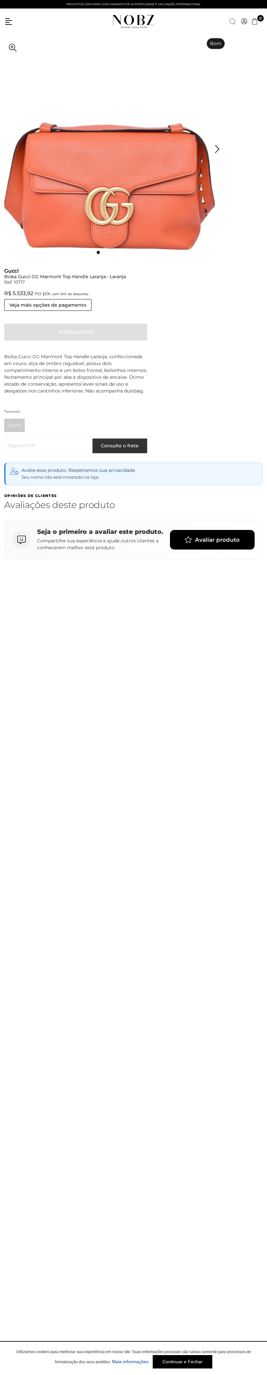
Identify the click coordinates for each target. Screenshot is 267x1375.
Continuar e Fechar (182, 1361)
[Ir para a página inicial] (133, 21)
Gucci (11, 271)
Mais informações (130, 1361)
